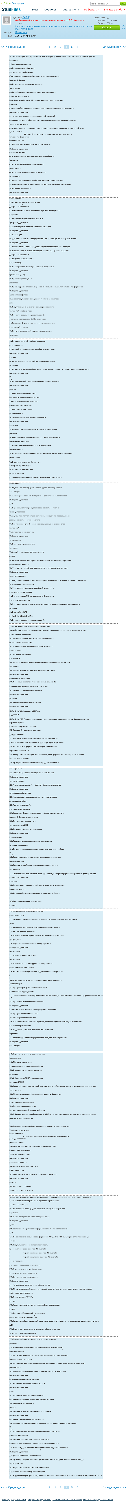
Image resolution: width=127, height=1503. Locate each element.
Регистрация (18, 3)
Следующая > (112, 46)
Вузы (34, 9)
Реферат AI (91, 9)
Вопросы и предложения (39, 1499)
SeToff (25, 17)
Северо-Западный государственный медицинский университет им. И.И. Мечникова (53, 27)
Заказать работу (114, 9)
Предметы (49, 9)
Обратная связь (18, 1499)
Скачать (107, 27)
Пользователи (70, 9)
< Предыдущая (16, 46)
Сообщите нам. (77, 20)
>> (124, 46)
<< (2, 46)
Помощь (6, 1499)
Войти (7, 3)
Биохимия (21, 32)
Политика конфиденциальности (98, 1499)
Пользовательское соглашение (67, 1499)
